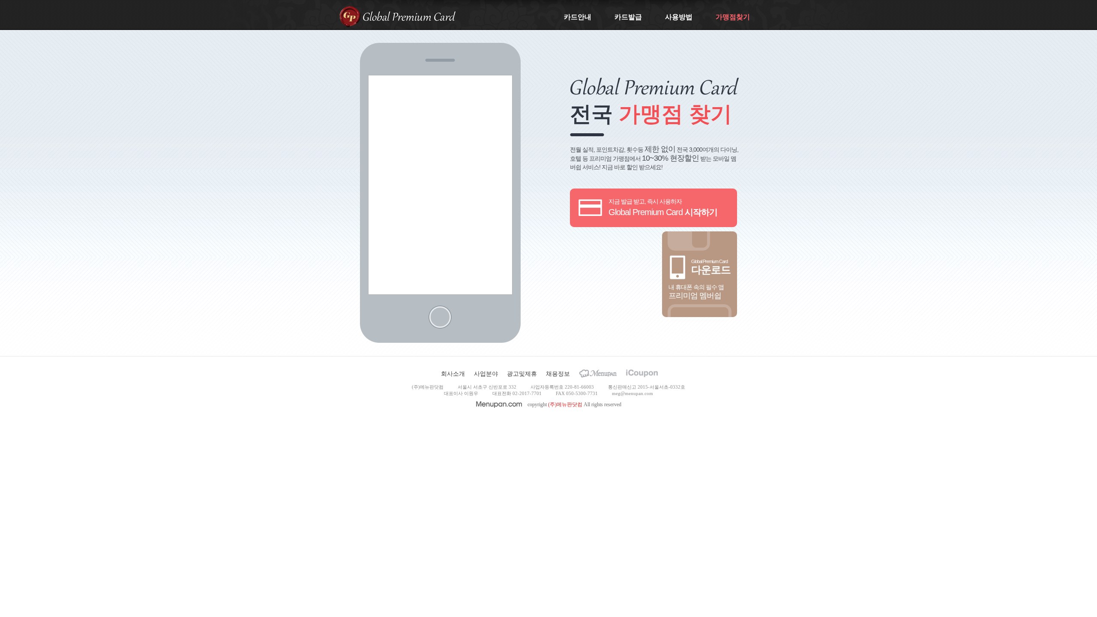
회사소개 (453, 373)
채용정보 (558, 373)
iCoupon (642, 373)
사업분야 (486, 373)
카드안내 (577, 17)
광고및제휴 (522, 373)
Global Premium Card (409, 16)
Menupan (598, 373)
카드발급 (628, 17)
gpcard (350, 16)
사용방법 (678, 17)
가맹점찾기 (733, 17)
